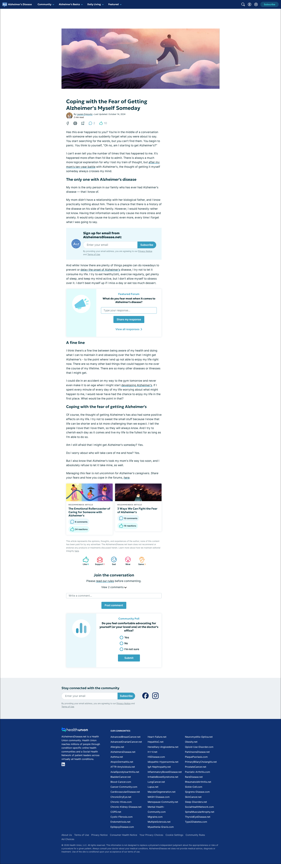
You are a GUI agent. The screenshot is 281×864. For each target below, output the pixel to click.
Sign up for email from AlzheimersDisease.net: (102, 235)
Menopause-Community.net (163, 801)
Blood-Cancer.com (120, 781)
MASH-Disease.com (159, 796)
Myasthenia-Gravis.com (161, 826)
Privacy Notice (145, 251)
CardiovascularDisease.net (125, 791)
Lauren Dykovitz (84, 114)
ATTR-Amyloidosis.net (122, 766)
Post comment (114, 605)
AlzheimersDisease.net (122, 751)
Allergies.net (117, 746)
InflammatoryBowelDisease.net (165, 771)
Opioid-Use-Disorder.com (199, 746)
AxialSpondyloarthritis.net (124, 771)
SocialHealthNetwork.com (199, 806)
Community (44, 4)
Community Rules (195, 834)
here (127, 477)
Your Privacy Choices (151, 834)
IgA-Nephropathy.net (159, 766)
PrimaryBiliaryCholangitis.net (201, 761)
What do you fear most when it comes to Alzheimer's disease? (129, 300)
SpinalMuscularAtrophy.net (199, 811)
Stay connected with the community (90, 688)
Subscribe (146, 244)
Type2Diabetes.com (196, 821)
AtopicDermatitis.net (121, 761)
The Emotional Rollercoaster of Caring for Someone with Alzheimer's (89, 512)
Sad (112, 561)
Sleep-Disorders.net (196, 801)
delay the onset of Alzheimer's (100, 269)
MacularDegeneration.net (161, 791)
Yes (126, 637)
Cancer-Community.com (123, 786)
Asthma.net (116, 756)
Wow (126, 561)
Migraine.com (155, 816)
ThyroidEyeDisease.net (197, 816)
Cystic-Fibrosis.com (121, 816)
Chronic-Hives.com (121, 801)
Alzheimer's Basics (69, 4)
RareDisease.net (194, 776)
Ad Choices (67, 839)
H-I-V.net (152, 751)
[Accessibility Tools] (249, 4)
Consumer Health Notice (123, 834)
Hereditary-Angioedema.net (163, 746)
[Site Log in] (256, 4)
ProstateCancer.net (195, 766)
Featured (113, 4)
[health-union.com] (74, 730)
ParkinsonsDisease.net (197, 751)
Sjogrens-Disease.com (197, 791)
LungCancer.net (156, 781)
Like (84, 561)
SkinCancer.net (193, 796)
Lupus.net (153, 786)
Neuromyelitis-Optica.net (199, 736)
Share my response (129, 319)
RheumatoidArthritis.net (198, 781)
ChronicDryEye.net (120, 796)
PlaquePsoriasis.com (196, 756)
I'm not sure (131, 649)
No (126, 643)
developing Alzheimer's (136, 385)
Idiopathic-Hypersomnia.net (163, 761)
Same (141, 561)
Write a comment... (80, 595)
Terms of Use (93, 254)
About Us (66, 834)
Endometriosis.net (120, 821)
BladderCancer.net (120, 776)
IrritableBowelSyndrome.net (163, 776)
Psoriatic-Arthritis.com (197, 771)
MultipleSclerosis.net (159, 821)
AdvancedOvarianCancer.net (126, 741)
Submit (128, 657)
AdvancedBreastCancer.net (125, 736)
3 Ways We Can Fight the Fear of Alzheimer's (137, 510)
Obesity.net (191, 741)
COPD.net (115, 811)
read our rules (105, 581)
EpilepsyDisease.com (122, 826)
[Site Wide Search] (243, 4)
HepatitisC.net (155, 741)
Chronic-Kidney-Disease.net (126, 806)
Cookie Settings (174, 834)
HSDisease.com (156, 756)
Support (99, 561)
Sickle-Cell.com (193, 786)
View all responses (127, 329)
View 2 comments (112, 587)
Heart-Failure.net (157, 736)
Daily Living (94, 4)
